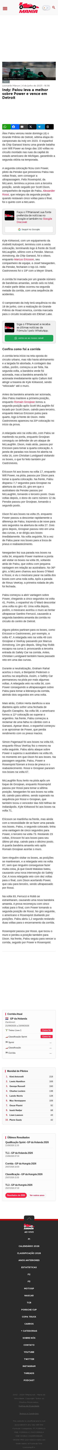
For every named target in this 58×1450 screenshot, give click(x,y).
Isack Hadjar (16, 1110)
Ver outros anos (37, 1195)
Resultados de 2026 (16, 1195)
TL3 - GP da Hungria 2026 (18, 1185)
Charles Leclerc (17, 1091)
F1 (29, 1239)
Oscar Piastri (16, 1105)
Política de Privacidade (29, 1406)
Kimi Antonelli (17, 1076)
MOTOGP (29, 1289)
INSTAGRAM (29, 1366)
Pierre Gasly (16, 1120)
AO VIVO (29, 1232)
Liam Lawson (16, 1115)
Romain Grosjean (24, 401)
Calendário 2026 (29, 1246)
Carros (29, 1324)
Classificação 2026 (29, 1253)
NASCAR (29, 1296)
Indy (6, 82)
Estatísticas (29, 1267)
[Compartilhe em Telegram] (40, 126)
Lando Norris (16, 1096)
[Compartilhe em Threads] (49, 126)
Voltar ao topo (29, 1219)
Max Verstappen (18, 1100)
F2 (29, 1275)
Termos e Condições (29, 1413)
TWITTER (29, 1359)
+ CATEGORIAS (29, 1331)
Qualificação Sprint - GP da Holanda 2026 (27, 1142)
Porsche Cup (29, 1310)
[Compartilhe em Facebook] (15, 126)
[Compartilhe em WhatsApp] (6, 126)
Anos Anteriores (29, 1260)
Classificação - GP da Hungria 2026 (23, 1174)
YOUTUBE (29, 1352)
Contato (29, 1345)
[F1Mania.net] (29, 8)
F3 (29, 1282)
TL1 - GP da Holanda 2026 (19, 1153)
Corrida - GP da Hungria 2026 (20, 1163)
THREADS (29, 1373)
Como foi (46, 1030)
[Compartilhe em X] (32, 126)
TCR (29, 1303)
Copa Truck (29, 1317)
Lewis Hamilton (17, 1081)
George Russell (17, 1086)
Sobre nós (29, 1338)
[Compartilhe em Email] (23, 126)
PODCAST (29, 1380)
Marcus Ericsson (24, 259)
